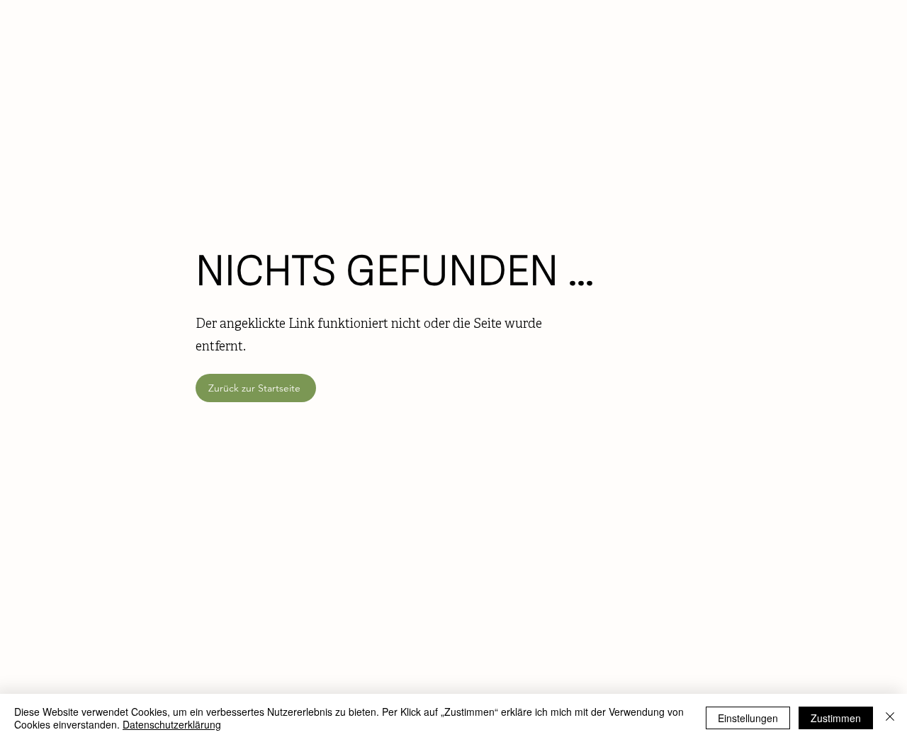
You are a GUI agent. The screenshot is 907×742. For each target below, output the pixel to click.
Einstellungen (748, 718)
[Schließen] (889, 718)
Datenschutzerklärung (172, 724)
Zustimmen (836, 718)
